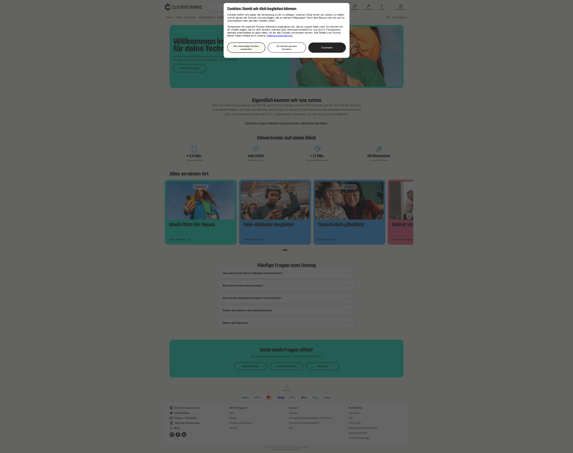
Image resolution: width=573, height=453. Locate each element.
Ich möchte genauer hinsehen (287, 47)
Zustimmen (327, 47)
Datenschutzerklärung (279, 35)
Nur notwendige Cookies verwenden (246, 47)
